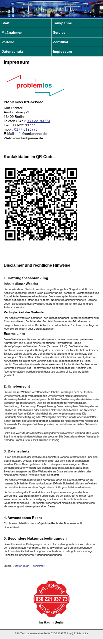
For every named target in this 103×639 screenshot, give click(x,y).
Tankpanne (62, 23)
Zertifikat (60, 42)
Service (59, 32)
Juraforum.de (21, 565)
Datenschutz (12, 51)
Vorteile (8, 42)
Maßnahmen (12, 32)
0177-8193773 (26, 129)
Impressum (62, 51)
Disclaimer (38, 565)
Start (6, 23)
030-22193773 (38, 121)
